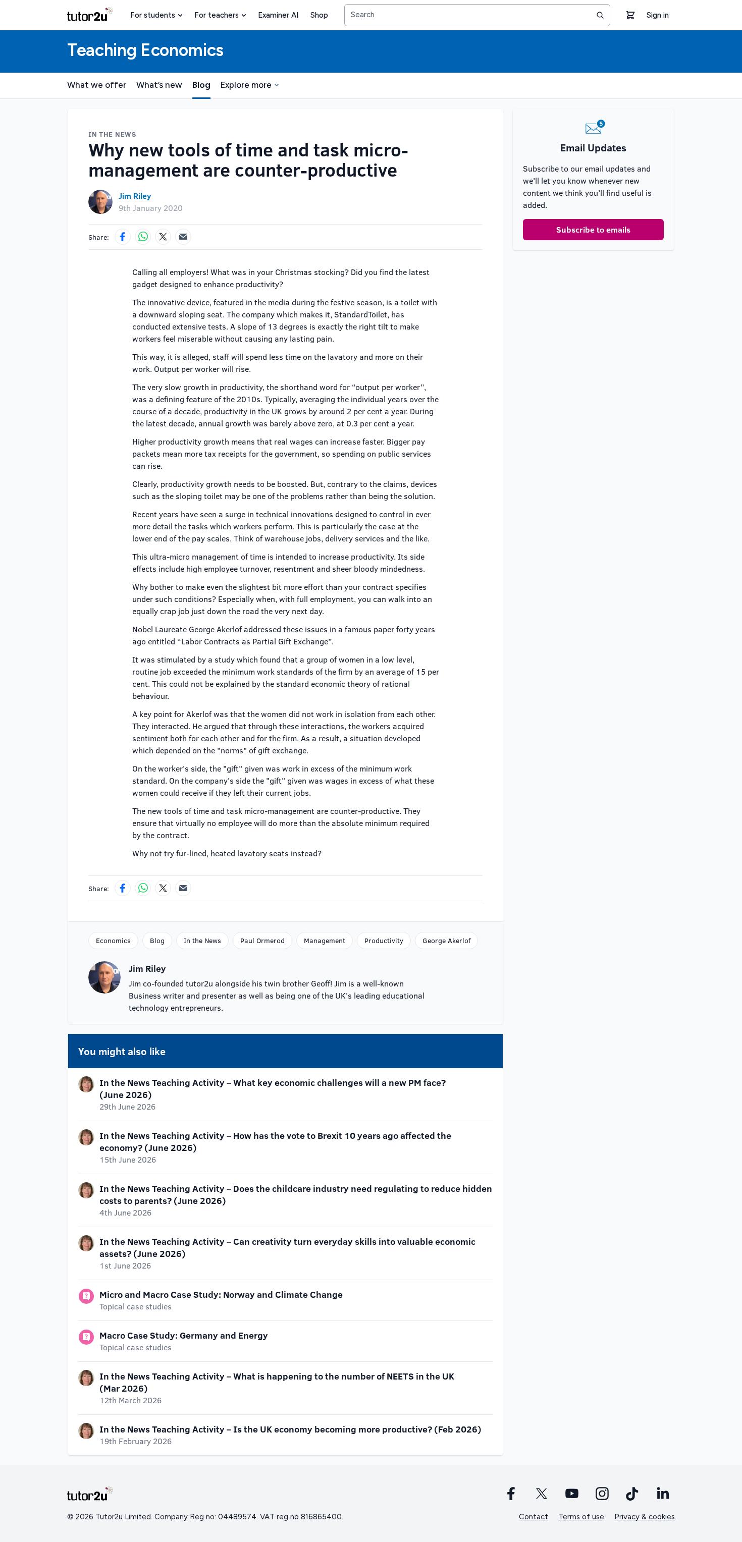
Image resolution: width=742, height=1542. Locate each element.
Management (324, 940)
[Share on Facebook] (123, 237)
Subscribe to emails (593, 229)
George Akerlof (446, 940)
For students (152, 15)
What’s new (159, 85)
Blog (201, 85)
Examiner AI (278, 15)
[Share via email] (183, 237)
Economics (113, 940)
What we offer (96, 85)
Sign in (658, 15)
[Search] (600, 15)
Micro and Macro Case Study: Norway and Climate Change (221, 1294)
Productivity (383, 940)
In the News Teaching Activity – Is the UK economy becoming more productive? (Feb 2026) (290, 1429)
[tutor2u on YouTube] (572, 1493)
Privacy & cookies (644, 1516)
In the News (202, 940)
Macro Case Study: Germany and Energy (183, 1335)
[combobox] (477, 15)
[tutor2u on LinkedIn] (663, 1493)
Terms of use (581, 1516)
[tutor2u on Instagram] (602, 1493)
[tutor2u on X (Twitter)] (541, 1493)
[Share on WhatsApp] (143, 237)
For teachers (216, 15)
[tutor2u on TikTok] (632, 1493)
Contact (533, 1516)
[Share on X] (163, 237)
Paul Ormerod (262, 940)
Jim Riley (135, 195)
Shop (319, 15)
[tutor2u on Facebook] (511, 1493)
